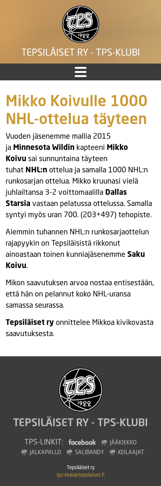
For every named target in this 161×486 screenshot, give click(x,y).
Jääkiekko (123, 442)
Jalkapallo (45, 452)
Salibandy (89, 452)
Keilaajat (131, 452)
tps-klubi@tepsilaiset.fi (80, 475)
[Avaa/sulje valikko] (80, 72)
